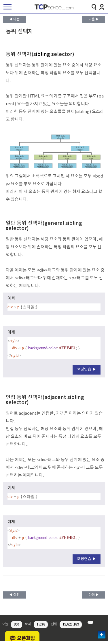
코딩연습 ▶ (86, 369)
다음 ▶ (93, 19)
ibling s (45, 54)
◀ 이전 (14, 19)
